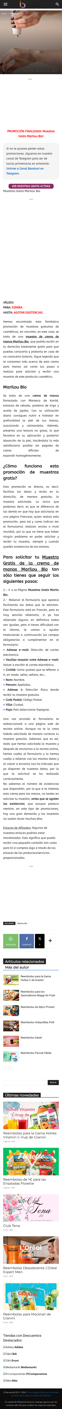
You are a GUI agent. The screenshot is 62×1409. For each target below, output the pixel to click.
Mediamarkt (29, 1367)
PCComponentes (36, 1374)
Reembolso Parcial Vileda (36, 1052)
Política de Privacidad (49, 1392)
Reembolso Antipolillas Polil (37, 1022)
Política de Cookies (21, 1395)
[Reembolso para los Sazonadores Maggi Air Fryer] (11, 995)
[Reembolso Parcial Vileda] (11, 1056)
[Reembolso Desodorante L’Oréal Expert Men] (31, 1250)
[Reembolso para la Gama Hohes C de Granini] (11, 980)
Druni (15, 1360)
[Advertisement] (30, 103)
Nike (14, 1380)
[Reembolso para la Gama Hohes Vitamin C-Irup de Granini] (31, 1115)
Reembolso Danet (31, 1037)
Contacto (36, 1395)
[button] (5, 4)
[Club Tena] (31, 1208)
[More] (50, 941)
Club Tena (11, 1226)
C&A (14, 1354)
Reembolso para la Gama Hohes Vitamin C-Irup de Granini (29, 1135)
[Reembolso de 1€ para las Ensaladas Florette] (31, 1161)
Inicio (4, 13)
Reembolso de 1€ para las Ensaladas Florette (24, 1181)
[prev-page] (5, 1068)
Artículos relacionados (24, 961)
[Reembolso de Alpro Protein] (11, 1010)
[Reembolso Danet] (11, 1041)
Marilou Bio (22, 923)
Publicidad (46, 1395)
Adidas (18, 1347)
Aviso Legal (33, 1392)
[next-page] (10, 1068)
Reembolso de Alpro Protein (38, 1007)
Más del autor (17, 967)
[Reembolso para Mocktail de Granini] (31, 1296)
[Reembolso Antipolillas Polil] (11, 1026)
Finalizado (15, 13)
